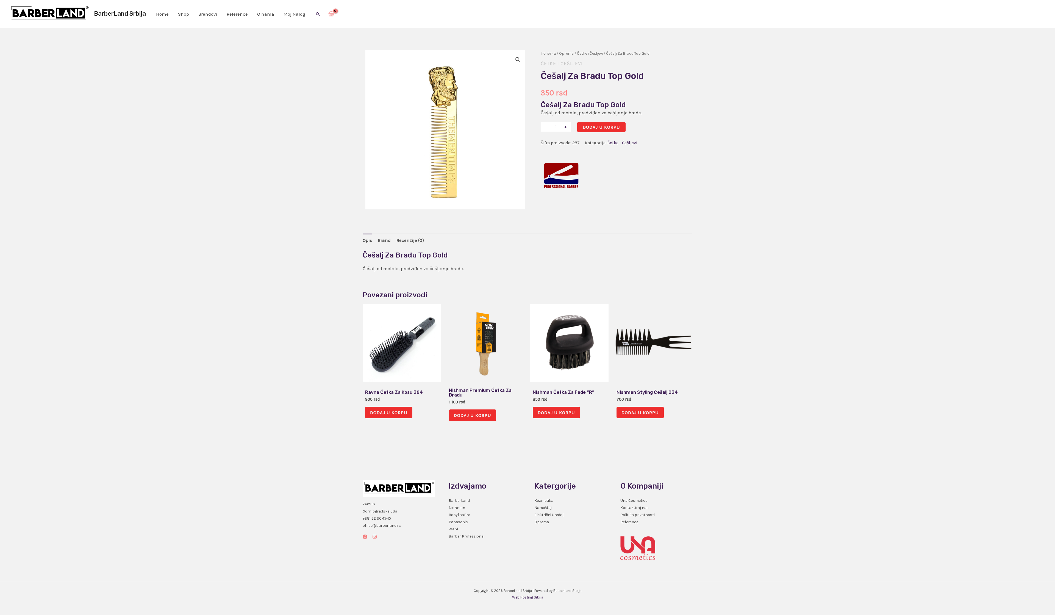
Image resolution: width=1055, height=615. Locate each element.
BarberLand (459, 500)
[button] (317, 14)
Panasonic (458, 522)
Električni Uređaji (549, 514)
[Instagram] (374, 536)
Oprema (566, 53)
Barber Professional (467, 536)
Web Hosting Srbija (527, 597)
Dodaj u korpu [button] (388, 412)
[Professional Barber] (561, 175)
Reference (237, 14)
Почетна (548, 53)
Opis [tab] (367, 240)
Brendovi (207, 14)
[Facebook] (365, 536)
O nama (265, 14)
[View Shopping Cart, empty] (331, 14)
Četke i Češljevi (590, 53)
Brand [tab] (384, 240)
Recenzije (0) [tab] (410, 240)
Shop (183, 14)
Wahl (453, 529)
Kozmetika (543, 500)
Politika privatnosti (637, 514)
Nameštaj (543, 507)
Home (162, 14)
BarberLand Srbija (120, 13)
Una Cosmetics (634, 500)
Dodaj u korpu (601, 127)
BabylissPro (459, 514)
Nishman (457, 507)
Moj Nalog (294, 14)
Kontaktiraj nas (634, 507)
